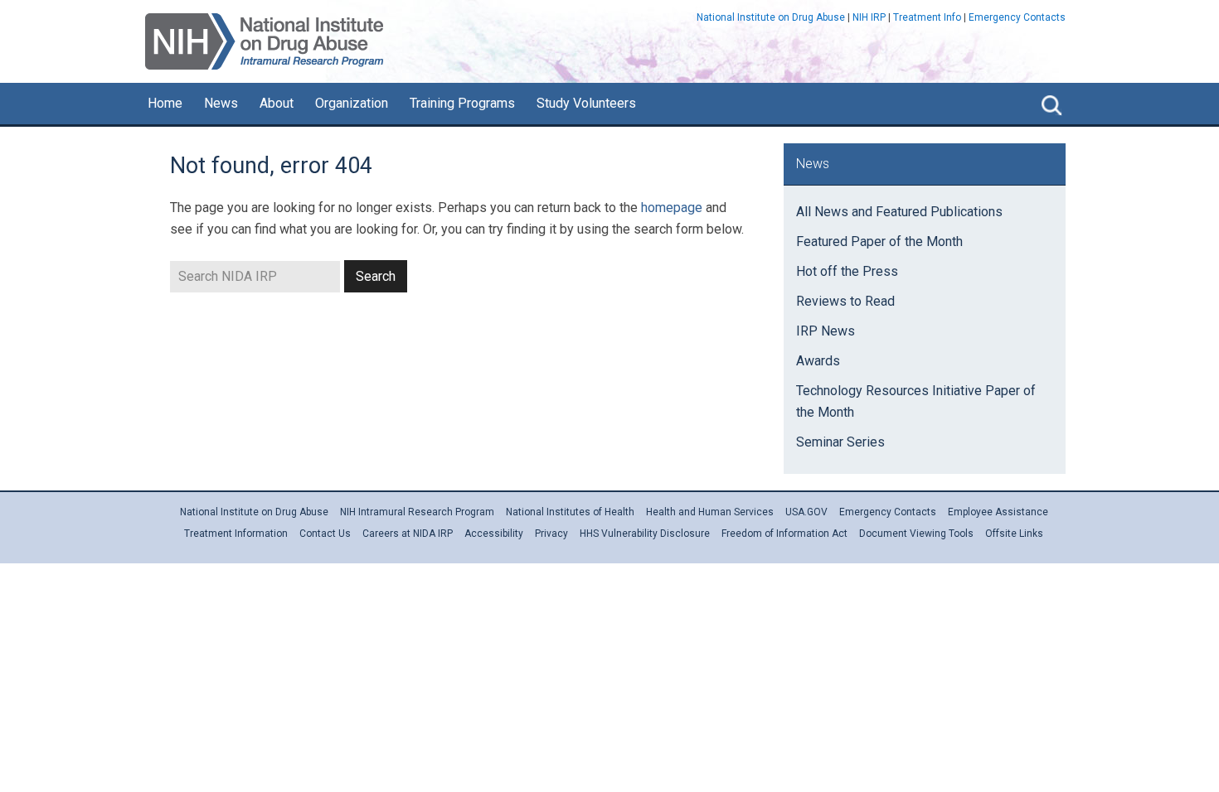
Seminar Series (840, 442)
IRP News (825, 331)
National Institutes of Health (570, 512)
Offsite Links (1014, 533)
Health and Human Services (710, 512)
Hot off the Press (847, 271)
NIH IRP (869, 17)
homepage (671, 207)
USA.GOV (806, 512)
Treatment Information (236, 533)
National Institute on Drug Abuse (771, 17)
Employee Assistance (998, 512)
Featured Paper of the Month (879, 241)
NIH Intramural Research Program (417, 512)
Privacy (551, 533)
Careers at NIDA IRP (407, 533)
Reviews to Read (845, 301)
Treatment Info (927, 17)
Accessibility (493, 533)
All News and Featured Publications (899, 212)
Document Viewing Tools (916, 533)
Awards (818, 361)
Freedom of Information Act (784, 533)
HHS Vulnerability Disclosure (645, 533)
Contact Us (325, 533)
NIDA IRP (264, 41)
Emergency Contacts (1017, 17)
